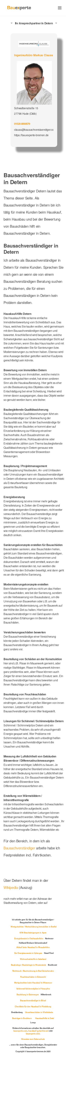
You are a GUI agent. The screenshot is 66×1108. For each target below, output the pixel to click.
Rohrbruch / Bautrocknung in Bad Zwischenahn (33, 970)
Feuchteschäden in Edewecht (33, 976)
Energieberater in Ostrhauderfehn (28, 938)
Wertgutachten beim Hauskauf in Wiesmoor (33, 982)
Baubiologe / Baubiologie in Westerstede (28, 964)
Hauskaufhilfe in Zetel (44, 1018)
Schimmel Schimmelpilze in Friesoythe (33, 988)
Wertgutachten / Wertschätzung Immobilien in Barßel (33, 926)
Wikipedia (11, 887)
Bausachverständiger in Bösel (33, 1000)
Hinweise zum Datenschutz (33, 1039)
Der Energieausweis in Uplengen (28, 953)
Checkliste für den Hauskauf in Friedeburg (33, 1006)
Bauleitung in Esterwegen (28, 994)
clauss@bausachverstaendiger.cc (34, 129)
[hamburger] (60, 8)
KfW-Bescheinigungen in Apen (33, 932)
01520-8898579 (22, 124)
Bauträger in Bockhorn (22, 1018)
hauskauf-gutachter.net (38, 1030)
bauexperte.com (20, 1030)
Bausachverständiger (19, 847)
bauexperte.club (33, 1033)
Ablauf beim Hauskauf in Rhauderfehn (32, 947)
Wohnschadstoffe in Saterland (33, 959)
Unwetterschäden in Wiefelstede (39, 1012)
